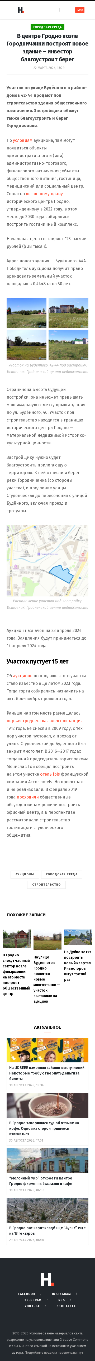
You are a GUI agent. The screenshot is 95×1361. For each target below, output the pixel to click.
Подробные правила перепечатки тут (54, 1352)
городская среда (61, 874)
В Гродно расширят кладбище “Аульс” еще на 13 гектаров (47, 1231)
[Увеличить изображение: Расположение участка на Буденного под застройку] (81, 532)
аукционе (22, 675)
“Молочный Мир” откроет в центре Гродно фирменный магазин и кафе (40, 1181)
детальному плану (44, 193)
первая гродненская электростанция (45, 720)
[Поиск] (64, 10)
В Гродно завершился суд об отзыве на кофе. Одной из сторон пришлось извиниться (44, 1128)
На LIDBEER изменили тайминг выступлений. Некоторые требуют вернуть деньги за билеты (47, 1073)
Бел (80, 10)
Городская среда (47, 27)
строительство (46, 884)
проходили (28, 797)
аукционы (25, 874)
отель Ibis (50, 774)
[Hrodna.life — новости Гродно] (21, 10)
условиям (23, 140)
